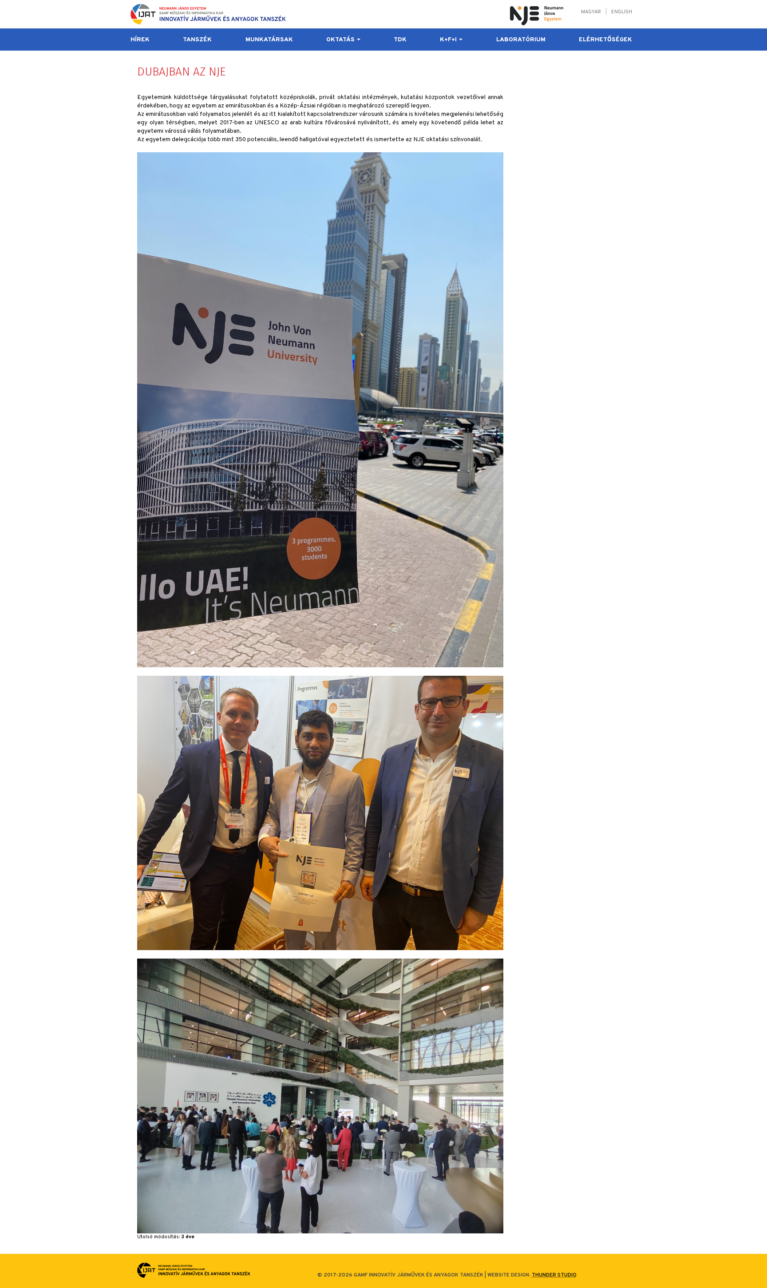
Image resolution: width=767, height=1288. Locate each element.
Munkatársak (269, 40)
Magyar (591, 12)
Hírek (140, 40)
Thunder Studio (554, 1275)
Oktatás (341, 40)
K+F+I (449, 40)
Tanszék (197, 40)
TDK (400, 40)
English (621, 12)
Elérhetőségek (605, 40)
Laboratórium (521, 40)
